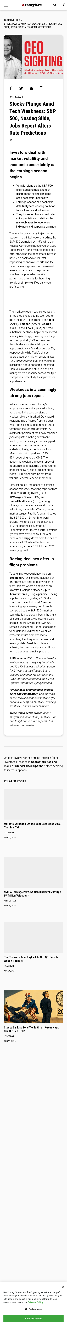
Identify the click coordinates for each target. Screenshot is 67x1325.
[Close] (63, 1287)
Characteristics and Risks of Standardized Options (30, 764)
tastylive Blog (12, 20)
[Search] (55, 5)
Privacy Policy (35, 1302)
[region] (33, 1303)
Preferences (35, 1309)
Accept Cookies (33, 1318)
